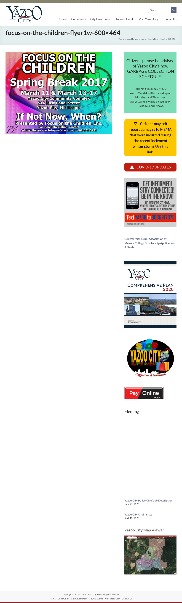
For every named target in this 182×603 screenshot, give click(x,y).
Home (63, 19)
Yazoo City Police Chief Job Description (148, 500)
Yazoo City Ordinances (138, 514)
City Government (101, 19)
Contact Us (169, 19)
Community (78, 19)
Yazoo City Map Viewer (144, 530)
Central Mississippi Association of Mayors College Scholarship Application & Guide (149, 243)
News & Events (125, 19)
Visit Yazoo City (148, 19)
